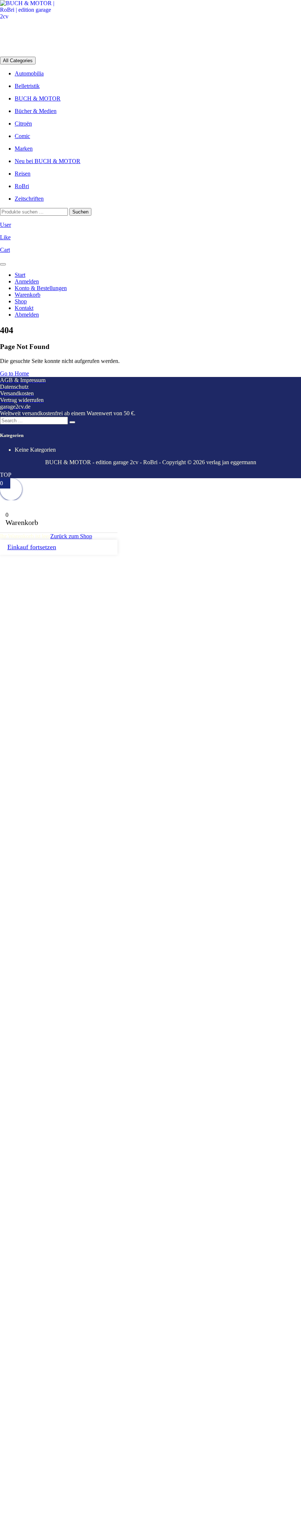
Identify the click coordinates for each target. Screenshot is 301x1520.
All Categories (18, 60)
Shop (21, 301)
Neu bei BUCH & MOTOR (47, 161)
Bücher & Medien (36, 111)
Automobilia (29, 73)
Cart (5, 250)
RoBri (22, 186)
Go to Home (14, 373)
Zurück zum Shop (71, 536)
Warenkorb (27, 295)
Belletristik (27, 86)
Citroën (23, 123)
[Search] (72, 422)
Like (5, 237)
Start (20, 275)
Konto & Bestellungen (41, 288)
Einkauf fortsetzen (31, 547)
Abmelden (27, 314)
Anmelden (27, 281)
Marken (24, 148)
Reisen (22, 173)
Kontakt (24, 308)
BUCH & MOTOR (38, 98)
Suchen (80, 212)
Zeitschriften (29, 198)
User (5, 225)
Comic (22, 136)
